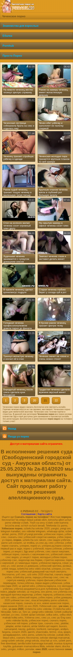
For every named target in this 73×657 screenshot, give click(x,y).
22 (56, 400)
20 (34, 400)
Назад (11, 428)
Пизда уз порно (18, 436)
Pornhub (8, 45)
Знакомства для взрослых (21, 25)
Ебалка (7, 35)
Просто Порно (12, 55)
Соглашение (28, 514)
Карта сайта (45, 514)
